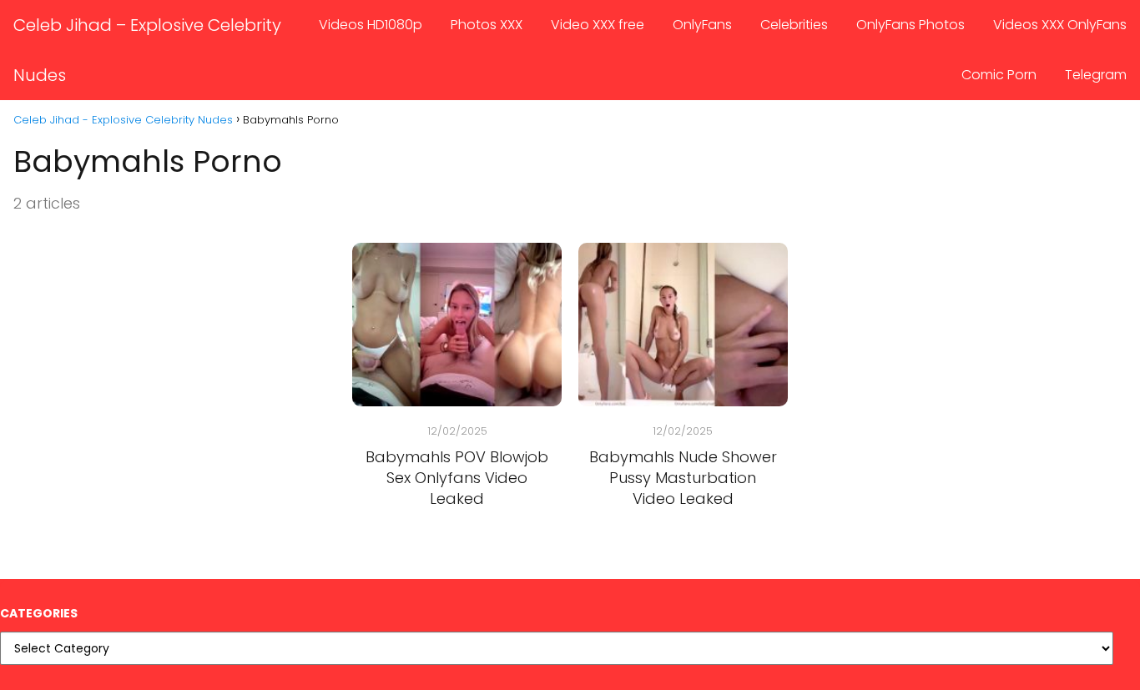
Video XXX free (597, 24)
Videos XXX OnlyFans (1060, 24)
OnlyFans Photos (910, 24)
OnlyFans (702, 24)
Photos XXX (486, 24)
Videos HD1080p (370, 24)
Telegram (1096, 74)
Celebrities (794, 24)
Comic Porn (999, 74)
